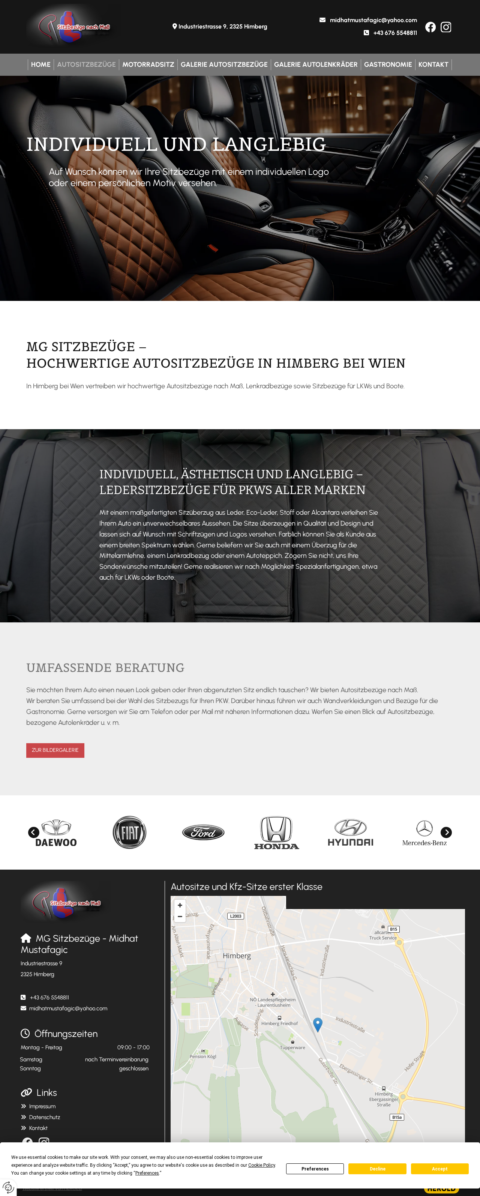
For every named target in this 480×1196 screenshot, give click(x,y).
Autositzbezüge (86, 64)
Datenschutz (44, 1117)
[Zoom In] (180, 905)
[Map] (318, 1033)
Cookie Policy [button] (261, 1165)
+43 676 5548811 (395, 32)
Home (41, 64)
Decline (378, 1169)
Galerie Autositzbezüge (224, 64)
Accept (440, 1169)
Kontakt (433, 64)
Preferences (315, 1169)
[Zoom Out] (180, 916)
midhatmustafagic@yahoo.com (373, 20)
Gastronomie (388, 64)
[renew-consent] (8, 1187)
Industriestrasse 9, (222, 26)
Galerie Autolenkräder (316, 64)
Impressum (42, 1106)
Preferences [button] (147, 1173)
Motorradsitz (148, 64)
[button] (55, 750)
